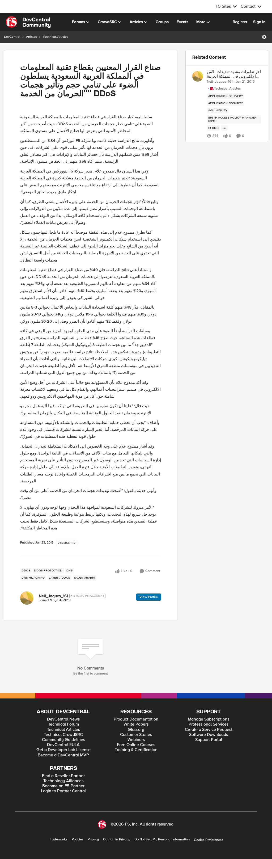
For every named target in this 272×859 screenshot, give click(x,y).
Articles (31, 37)
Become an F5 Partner (63, 786)
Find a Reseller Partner (63, 775)
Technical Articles (55, 37)
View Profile (148, 597)
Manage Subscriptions (208, 719)
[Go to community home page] (28, 22)
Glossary (136, 729)
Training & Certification (136, 749)
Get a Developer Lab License (63, 749)
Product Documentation (136, 719)
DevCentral (12, 37)
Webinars (136, 739)
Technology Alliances (63, 781)
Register (240, 21)
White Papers (136, 724)
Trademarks (58, 839)
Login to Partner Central (63, 791)
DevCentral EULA (63, 744)
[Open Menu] (264, 37)
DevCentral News (63, 719)
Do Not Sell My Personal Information (162, 839)
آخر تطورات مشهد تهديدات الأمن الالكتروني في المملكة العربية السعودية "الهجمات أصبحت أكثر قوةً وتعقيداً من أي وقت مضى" (234, 74)
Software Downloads (208, 734)
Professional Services (208, 724)
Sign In (259, 21)
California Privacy (116, 839)
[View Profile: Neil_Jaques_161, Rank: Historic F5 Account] (26, 598)
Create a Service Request (208, 729)
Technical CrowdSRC (63, 734)
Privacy (93, 839)
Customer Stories (136, 734)
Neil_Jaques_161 (53, 595)
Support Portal (208, 739)
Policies (77, 839)
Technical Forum (63, 724)
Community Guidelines (63, 739)
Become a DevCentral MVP (63, 755)
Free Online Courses (136, 744)
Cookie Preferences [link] (208, 840)
